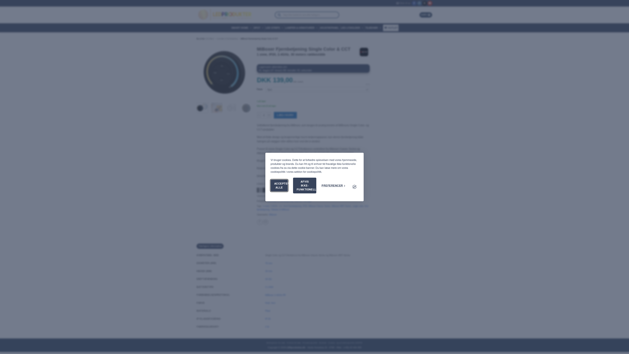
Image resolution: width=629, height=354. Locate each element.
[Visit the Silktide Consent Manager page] (354, 187)
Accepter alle (281, 185)
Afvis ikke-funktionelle (306, 185)
